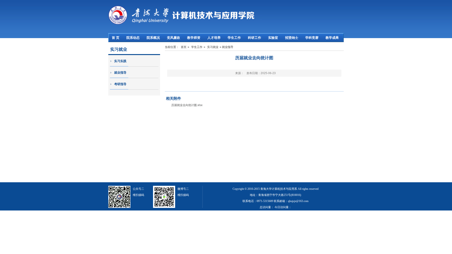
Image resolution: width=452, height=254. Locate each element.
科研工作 (254, 38)
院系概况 (153, 38)
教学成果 (332, 38)
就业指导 (120, 72)
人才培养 (214, 38)
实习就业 (212, 47)
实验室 (273, 38)
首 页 (115, 38)
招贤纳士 (291, 38)
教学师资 (193, 38)
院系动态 (133, 38)
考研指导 (120, 84)
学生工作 (234, 38)
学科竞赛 (312, 38)
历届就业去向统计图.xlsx (186, 105)
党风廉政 (173, 38)
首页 (183, 47)
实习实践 (120, 61)
